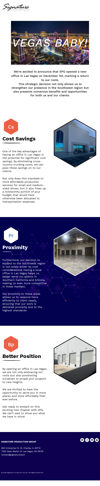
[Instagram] (87, 440)
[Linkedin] (92, 440)
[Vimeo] (97, 440)
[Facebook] (82, 440)
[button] (97, 7)
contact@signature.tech (13, 455)
